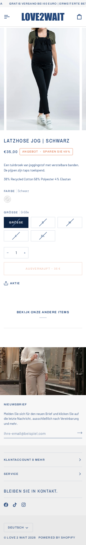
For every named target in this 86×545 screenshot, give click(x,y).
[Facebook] (6, 505)
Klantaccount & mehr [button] (24, 459)
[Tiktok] (15, 505)
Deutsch (16, 527)
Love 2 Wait (17, 537)
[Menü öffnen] (11, 16)
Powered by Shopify (56, 537)
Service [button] (11, 474)
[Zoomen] (15, 121)
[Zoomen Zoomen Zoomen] (43, 79)
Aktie (15, 283)
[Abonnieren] (78, 433)
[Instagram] (24, 505)
